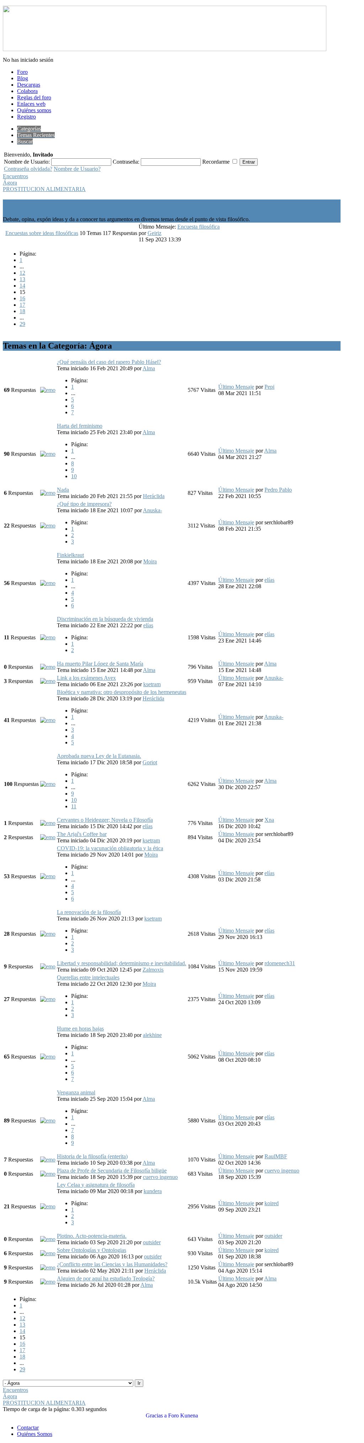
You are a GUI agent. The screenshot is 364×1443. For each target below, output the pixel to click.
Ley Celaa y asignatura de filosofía (96, 1185)
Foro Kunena (183, 1415)
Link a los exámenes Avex (86, 678)
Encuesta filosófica (198, 227)
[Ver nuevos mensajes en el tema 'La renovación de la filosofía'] (47, 934)
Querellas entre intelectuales (88, 977)
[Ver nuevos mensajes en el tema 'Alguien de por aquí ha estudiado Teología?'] (47, 1282)
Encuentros (15, 176)
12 (22, 273)
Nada (63, 490)
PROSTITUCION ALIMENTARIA (44, 189)
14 (22, 286)
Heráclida (154, 496)
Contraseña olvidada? (28, 169)
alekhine (152, 1035)
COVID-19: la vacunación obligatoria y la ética (110, 848)
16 (22, 298)
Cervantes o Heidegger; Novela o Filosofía (105, 820)
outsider (152, 1242)
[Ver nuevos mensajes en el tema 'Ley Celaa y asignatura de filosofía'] (47, 1206)
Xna (269, 820)
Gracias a (156, 1415)
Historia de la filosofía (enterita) (92, 1156)
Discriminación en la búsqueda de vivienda (105, 619)
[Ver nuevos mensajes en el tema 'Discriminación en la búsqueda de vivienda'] (47, 637)
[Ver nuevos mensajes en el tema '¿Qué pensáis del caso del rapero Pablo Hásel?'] (47, 390)
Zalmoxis (153, 970)
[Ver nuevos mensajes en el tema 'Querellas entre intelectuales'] (47, 999)
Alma (149, 368)
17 (22, 305)
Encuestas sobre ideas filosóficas (41, 233)
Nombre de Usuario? (77, 169)
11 (73, 806)
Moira (150, 561)
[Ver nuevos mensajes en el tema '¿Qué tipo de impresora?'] (47, 526)
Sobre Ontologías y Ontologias (91, 1250)
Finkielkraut (70, 555)
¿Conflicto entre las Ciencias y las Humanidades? (112, 1264)
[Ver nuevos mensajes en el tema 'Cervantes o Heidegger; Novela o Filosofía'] (47, 823)
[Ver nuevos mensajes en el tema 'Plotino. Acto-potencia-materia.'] (47, 1239)
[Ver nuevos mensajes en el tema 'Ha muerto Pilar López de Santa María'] (47, 667)
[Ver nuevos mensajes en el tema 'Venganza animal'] (47, 1120)
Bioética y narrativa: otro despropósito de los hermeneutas (121, 692)
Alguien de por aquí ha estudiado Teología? (106, 1278)
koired (271, 1203)
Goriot (150, 762)
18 (22, 311)
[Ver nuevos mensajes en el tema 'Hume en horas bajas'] (47, 1057)
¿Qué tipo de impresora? (84, 504)
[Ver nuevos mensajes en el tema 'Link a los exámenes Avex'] (47, 681)
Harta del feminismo (79, 426)
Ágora (10, 183)
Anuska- (152, 510)
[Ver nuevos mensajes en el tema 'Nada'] (47, 493)
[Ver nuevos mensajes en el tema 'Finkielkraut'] (47, 583)
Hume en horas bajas (80, 1029)
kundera (153, 1191)
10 (74, 476)
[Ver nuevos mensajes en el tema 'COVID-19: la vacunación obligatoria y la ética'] (47, 876)
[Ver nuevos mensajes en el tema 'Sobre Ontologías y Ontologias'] (47, 1253)
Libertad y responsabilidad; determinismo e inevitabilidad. (121, 963)
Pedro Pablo (278, 490)
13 (22, 279)
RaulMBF (275, 1156)
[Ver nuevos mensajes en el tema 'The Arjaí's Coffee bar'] (47, 837)
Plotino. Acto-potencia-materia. (92, 1236)
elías (269, 580)
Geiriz (154, 233)
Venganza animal (76, 1092)
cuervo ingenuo (160, 1177)
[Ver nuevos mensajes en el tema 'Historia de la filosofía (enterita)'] (47, 1160)
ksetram (152, 684)
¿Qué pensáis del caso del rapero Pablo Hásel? (109, 362)
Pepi (269, 387)
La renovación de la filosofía (89, 912)
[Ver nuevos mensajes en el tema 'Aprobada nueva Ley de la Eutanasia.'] (47, 784)
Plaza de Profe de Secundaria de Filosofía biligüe (112, 1171)
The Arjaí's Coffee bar (82, 834)
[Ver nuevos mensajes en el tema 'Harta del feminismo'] (47, 454)
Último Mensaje (236, 387)
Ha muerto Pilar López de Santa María (100, 664)
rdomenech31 (279, 963)
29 (22, 324)
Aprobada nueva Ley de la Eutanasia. (99, 756)
